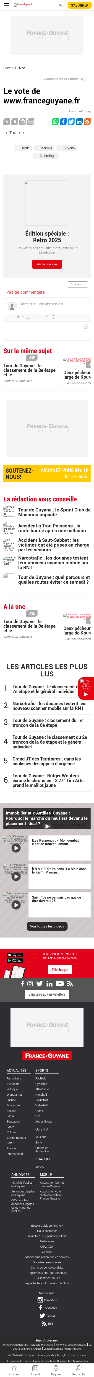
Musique (40, 1137)
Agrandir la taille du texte (14, 121)
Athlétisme (42, 1089)
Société (11, 1110)
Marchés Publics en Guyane (21, 1184)
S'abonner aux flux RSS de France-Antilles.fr (87, 121)
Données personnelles (47, 1262)
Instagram (50, 1299)
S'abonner (79, 5)
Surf (37, 1116)
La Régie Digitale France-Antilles (62, 1348)
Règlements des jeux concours (47, 1272)
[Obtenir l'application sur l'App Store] (15, 954)
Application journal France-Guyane (52, 1184)
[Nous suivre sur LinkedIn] (49, 984)
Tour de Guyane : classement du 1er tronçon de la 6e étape (48, 723)
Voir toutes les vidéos (47, 926)
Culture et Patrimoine (42, 1149)
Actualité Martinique (41, 1344)
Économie (13, 1105)
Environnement (16, 1137)
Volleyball (41, 1105)
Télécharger (60, 970)
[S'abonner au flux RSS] (70, 984)
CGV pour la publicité (54, 1236)
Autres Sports (43, 1121)
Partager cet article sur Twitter (71, 121)
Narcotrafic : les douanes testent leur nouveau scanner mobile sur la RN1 (50, 706)
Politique (12, 1089)
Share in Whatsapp (55, 121)
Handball (41, 1094)
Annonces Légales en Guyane (23, 1193)
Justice (11, 1100)
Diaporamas (14, 1094)
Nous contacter (47, 1231)
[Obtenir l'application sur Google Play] (15, 960)
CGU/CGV (47, 1246)
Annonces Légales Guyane (71, 1344)
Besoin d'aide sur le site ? (47, 1225)
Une (22, 68)
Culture (11, 1132)
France (11, 1148)
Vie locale (13, 1084)
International (15, 1154)
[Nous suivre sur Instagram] (30, 984)
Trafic (25, 148)
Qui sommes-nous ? (47, 1278)
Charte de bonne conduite (47, 1267)
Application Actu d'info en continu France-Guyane (50, 1195)
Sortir (10, 1143)
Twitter (50, 1315)
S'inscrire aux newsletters (47, 994)
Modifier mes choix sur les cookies (47, 1257)
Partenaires (47, 1241)
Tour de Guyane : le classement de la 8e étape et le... (29, 370)
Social (11, 1116)
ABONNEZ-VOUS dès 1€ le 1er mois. (47, 473)
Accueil (10, 68)
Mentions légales (78, 1361)
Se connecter (61, 5)
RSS (50, 1323)
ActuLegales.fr (45, 1355)
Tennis (39, 1110)
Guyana (69, 148)
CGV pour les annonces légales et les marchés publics (22, 1206)
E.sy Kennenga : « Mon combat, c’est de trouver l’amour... (56, 842)
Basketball (42, 1100)
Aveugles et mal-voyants (71, 1355)
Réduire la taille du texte (6, 121)
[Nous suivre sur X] (39, 984)
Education (13, 1121)
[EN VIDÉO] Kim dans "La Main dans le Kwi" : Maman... (59, 870)
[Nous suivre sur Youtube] (60, 984)
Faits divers (14, 1078)
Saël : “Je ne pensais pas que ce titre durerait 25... (56, 899)
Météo (39, 1167)
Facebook (50, 1307)
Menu (6, 5)
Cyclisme (41, 1084)
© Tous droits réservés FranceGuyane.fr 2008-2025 (36, 1361)
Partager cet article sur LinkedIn (79, 121)
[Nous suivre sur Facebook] (22, 984)
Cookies (47, 1252)
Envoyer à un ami (30, 121)
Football (40, 1078)
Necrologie (48, 156)
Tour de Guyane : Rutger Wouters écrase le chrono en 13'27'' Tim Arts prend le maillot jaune (48, 780)
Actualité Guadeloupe (15, 1344)
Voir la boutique (47, 264)
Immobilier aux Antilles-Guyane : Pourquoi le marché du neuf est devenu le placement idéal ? (47, 818)
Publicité (32, 1236)
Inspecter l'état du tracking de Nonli (47, 1283)
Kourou (46, 148)
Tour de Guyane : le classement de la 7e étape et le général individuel (49, 689)
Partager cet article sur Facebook (63, 121)
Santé (10, 1127)
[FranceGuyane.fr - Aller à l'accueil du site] (23, 5)
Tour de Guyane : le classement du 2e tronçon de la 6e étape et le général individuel (50, 742)
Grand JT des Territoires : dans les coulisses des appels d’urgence (47, 761)
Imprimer (22, 121)
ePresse (30, 1355)
